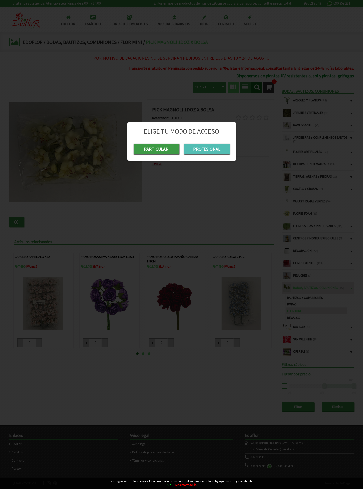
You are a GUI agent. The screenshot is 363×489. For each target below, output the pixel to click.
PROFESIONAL (206, 149)
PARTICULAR (156, 149)
